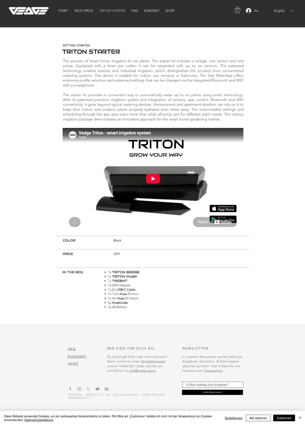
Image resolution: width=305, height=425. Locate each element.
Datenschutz (213, 371)
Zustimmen (284, 418)
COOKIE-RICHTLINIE (153, 394)
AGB (108, 394)
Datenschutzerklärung (38, 420)
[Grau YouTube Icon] (97, 389)
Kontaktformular (153, 361)
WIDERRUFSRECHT (78, 397)
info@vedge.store (142, 371)
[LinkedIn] (106, 389)
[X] (88, 389)
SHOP (73, 364)
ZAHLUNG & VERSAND (126, 394)
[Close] (300, 418)
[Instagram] (79, 389)
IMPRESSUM (75, 394)
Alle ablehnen (258, 418)
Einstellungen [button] (234, 418)
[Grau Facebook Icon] (70, 389)
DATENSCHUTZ (94, 394)
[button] (237, 10)
